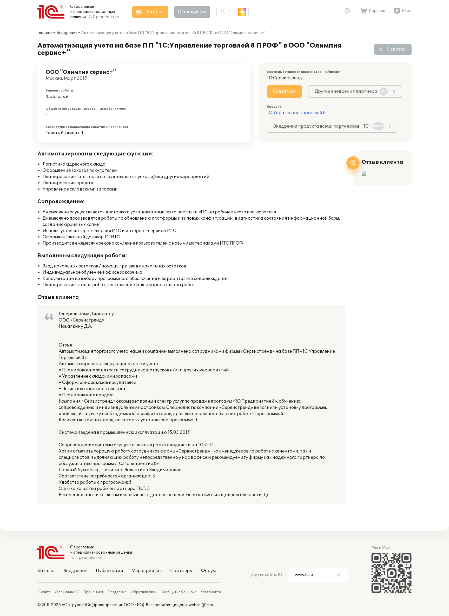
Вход (407, 11)
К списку (395, 49)
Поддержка (117, 592)
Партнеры (181, 570)
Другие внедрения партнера (350, 91)
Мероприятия (146, 570)
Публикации (109, 570)
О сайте (44, 592)
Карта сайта (210, 592)
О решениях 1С (67, 592)
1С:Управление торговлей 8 (296, 112)
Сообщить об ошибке (178, 592)
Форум (208, 570)
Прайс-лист (93, 592)
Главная (44, 33)
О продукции (192, 12)
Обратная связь (143, 592)
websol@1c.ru (201, 605)
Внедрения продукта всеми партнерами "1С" (328, 126)
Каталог (46, 570)
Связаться (284, 91)
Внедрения (66, 33)
